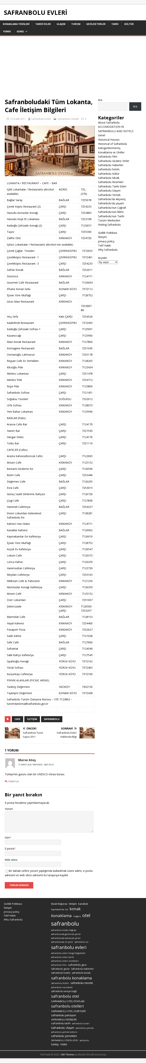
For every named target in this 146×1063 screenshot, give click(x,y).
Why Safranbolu (107, 249)
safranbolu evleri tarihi (62, 957)
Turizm (75, 24)
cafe (17, 719)
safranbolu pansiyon (63, 1015)
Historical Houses (109, 139)
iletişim (32, 719)
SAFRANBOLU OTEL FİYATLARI (67, 1001)
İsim (7, 837)
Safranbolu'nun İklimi (111, 212)
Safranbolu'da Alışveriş (112, 199)
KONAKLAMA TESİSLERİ (16, 24)
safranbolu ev (81, 942)
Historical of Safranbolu (112, 144)
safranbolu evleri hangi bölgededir (68, 953)
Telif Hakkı (104, 245)
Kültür (129, 24)
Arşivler (102, 258)
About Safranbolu (109, 122)
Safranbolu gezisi (60, 968)
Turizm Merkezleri (109, 220)
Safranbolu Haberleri (110, 165)
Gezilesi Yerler (96, 24)
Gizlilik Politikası (107, 233)
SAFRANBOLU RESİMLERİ (64, 1019)
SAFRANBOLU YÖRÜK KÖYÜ (64, 1040)
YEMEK (63, 1044)
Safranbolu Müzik (108, 178)
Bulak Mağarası (59, 903)
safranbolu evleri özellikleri (65, 961)
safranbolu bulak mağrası (63, 930)
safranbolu (52, 719)
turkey (55, 1044)
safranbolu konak (81, 972)
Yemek (7, 31)
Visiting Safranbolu (109, 224)
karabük (83, 903)
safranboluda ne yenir (62, 942)
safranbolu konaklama (71, 978)
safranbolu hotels (109, 169)
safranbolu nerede (82, 983)
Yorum (9, 809)
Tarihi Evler (43, 24)
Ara (100, 100)
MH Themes (67, 1054)
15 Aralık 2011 (18, 118)
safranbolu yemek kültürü (64, 1032)
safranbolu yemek (85, 1028)
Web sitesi (11, 860)
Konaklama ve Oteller (111, 152)
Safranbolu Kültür (108, 173)
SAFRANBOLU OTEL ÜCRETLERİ (68, 1011)
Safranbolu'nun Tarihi (111, 216)
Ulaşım (61, 24)
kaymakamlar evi (59, 909)
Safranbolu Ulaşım (109, 190)
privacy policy (106, 241)
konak (75, 908)
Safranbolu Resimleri (110, 182)
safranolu (84, 1040)
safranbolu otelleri (67, 1006)
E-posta (9, 848)
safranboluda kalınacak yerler (66, 938)
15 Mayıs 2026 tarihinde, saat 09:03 (36, 764)
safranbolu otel (65, 996)
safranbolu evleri (68, 947)
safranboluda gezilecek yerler (66, 934)
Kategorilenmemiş (109, 148)
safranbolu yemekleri (64, 1036)
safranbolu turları (81, 1023)
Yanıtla (13, 781)
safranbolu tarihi (61, 1023)
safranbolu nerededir (62, 987)
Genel (20, 31)
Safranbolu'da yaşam (111, 203)
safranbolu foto (59, 965)
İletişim (102, 237)
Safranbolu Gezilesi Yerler (113, 161)
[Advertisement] (73, 69)
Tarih (114, 24)
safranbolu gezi (77, 964)
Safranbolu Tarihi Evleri (112, 186)
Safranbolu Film (107, 156)
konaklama (61, 915)
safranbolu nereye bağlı (64, 991)
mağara (77, 916)
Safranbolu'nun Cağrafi (112, 207)
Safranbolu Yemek (68, 118)
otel (86, 915)
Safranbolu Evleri (41, 118)
